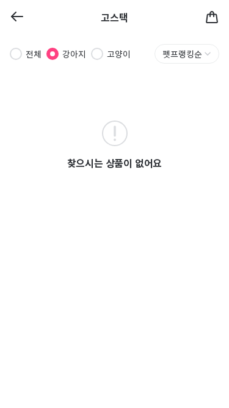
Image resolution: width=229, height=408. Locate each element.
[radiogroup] (70, 54)
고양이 (119, 54)
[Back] (17, 17)
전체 (34, 54)
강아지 (74, 54)
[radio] (16, 54)
